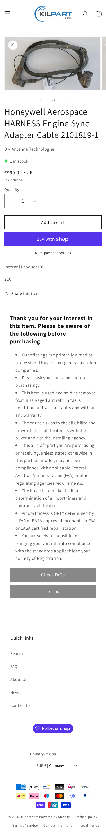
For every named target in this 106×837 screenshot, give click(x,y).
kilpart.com (30, 817)
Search (16, 653)
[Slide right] (65, 100)
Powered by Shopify (54, 817)
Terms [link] (53, 591)
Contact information (59, 825)
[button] (7, 13)
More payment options (53, 252)
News (15, 692)
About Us (19, 679)
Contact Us (20, 705)
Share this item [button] (25, 293)
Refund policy (86, 817)
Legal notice (89, 825)
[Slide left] (41, 100)
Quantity (11, 189)
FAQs (15, 666)
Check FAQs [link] (53, 575)
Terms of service (25, 825)
